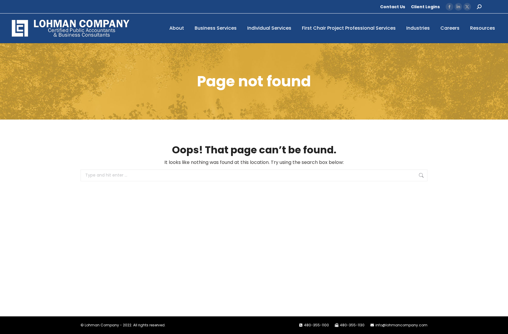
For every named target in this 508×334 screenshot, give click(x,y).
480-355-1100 (316, 325)
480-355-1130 (352, 325)
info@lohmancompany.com (401, 325)
